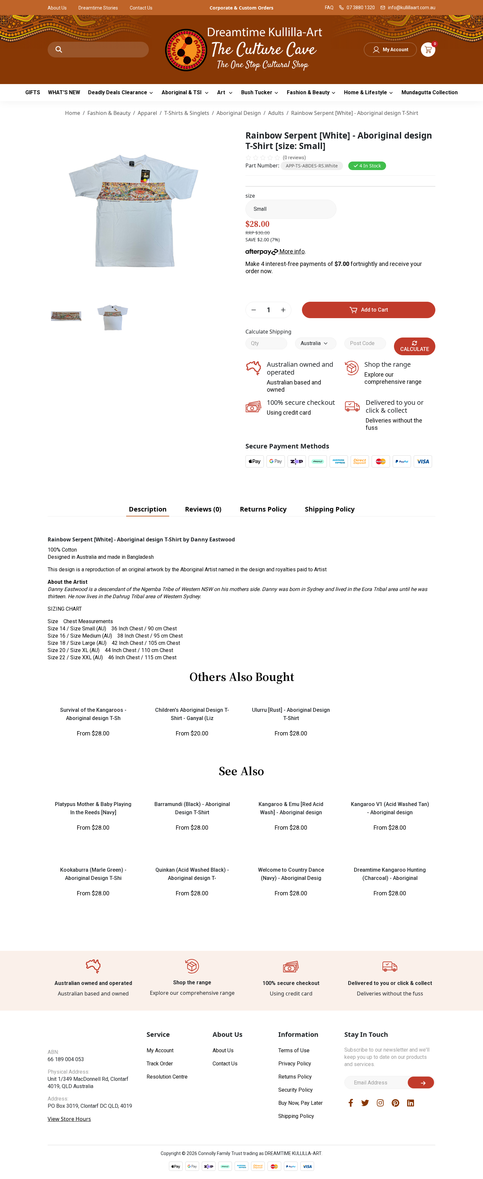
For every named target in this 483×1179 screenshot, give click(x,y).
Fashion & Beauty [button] (308, 92)
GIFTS (32, 92)
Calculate (414, 349)
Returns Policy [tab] (263, 509)
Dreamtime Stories (98, 8)
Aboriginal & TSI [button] (182, 92)
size (250, 195)
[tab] (147, 509)
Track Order (160, 1147)
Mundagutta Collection (430, 92)
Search (59, 49)
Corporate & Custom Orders (241, 8)
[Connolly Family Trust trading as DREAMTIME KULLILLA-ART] (241, 49)
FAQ (329, 7)
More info (291, 251)
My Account (395, 49)
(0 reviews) (294, 157)
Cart (428, 49)
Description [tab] (148, 509)
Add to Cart (374, 310)
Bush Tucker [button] (256, 92)
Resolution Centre (167, 1160)
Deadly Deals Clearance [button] (117, 92)
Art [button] (221, 92)
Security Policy (295, 1173)
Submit (421, 1165)
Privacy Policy (294, 1147)
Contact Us (141, 8)
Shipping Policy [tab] (330, 509)
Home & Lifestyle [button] (365, 92)
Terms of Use (294, 1133)
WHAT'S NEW (64, 92)
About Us (57, 8)
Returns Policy (295, 1160)
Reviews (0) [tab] (203, 509)
